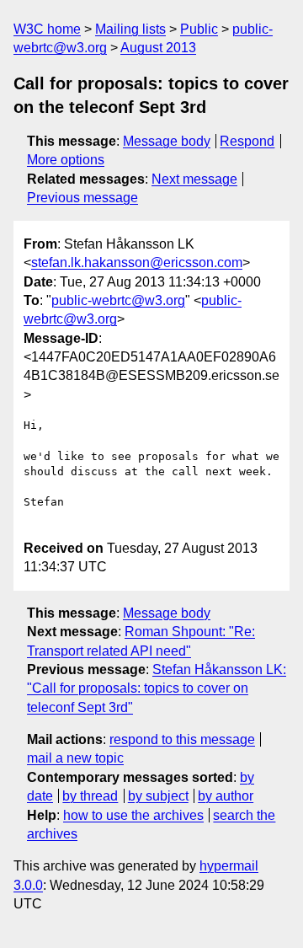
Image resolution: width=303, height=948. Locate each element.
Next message (194, 179)
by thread (90, 796)
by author (225, 796)
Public (199, 29)
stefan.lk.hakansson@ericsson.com (136, 262)
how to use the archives (133, 815)
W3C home (47, 29)
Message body (166, 141)
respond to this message (182, 739)
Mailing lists (130, 29)
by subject (158, 796)
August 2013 (158, 47)
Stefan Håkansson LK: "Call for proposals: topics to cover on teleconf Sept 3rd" (156, 688)
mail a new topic (75, 758)
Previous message (82, 197)
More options (65, 160)
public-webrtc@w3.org (118, 300)
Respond (247, 141)
